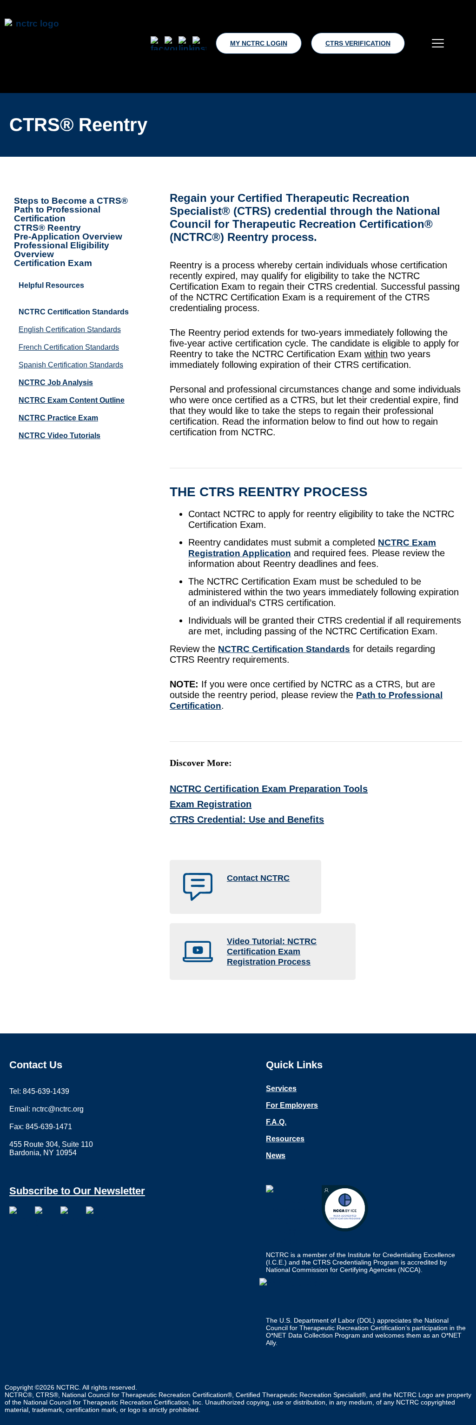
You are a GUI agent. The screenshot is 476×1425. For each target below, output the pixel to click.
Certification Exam (53, 263)
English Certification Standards (70, 329)
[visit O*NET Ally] (294, 1295)
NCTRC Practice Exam (58, 418)
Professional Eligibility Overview (61, 250)
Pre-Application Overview (68, 236)
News (275, 1155)
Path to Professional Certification (57, 214)
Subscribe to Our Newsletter (77, 1191)
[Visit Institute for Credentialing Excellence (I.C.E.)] (289, 1215)
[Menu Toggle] (438, 43)
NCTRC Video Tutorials (59, 435)
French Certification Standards (69, 347)
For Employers (292, 1105)
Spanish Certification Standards (71, 365)
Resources (285, 1139)
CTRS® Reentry (47, 227)
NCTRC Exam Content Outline (72, 400)
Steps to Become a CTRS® (71, 200)
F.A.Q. (276, 1122)
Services (281, 1088)
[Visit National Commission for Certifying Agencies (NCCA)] (345, 1208)
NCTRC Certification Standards (284, 649)
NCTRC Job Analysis (56, 382)
